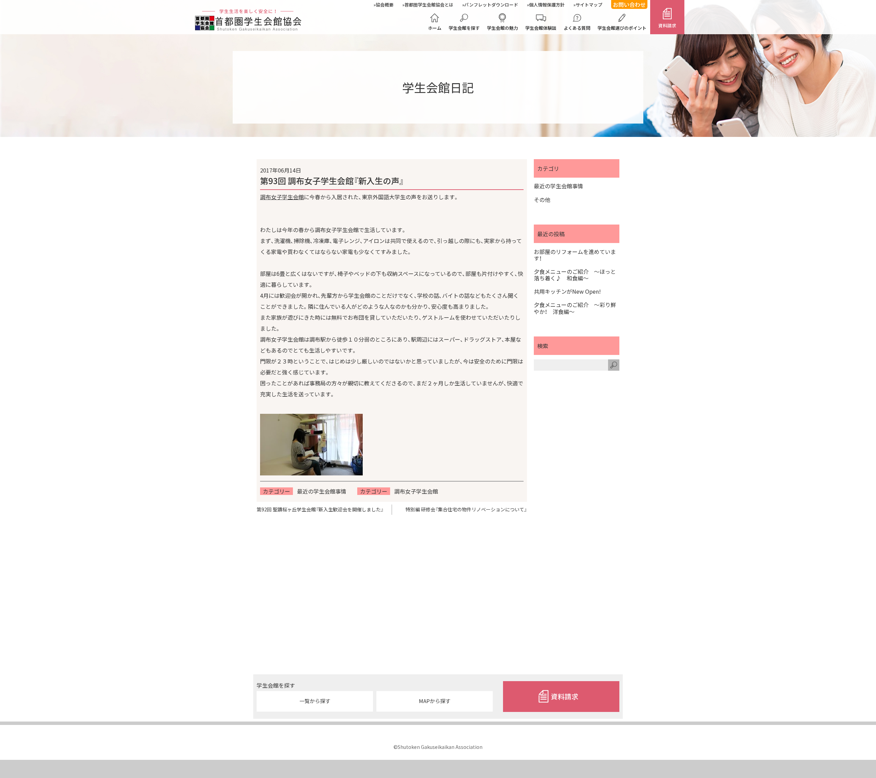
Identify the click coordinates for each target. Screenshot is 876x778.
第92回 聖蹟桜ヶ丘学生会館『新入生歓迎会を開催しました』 (320, 509)
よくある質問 (577, 28)
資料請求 (667, 25)
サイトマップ (589, 4)
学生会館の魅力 (502, 28)
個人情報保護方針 (547, 4)
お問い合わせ (629, 4)
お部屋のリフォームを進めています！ (575, 255)
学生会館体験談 (540, 28)
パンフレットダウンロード (491, 4)
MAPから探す (434, 701)
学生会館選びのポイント (621, 28)
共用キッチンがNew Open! (567, 291)
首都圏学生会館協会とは (428, 4)
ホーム (434, 28)
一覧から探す (314, 701)
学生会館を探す (464, 28)
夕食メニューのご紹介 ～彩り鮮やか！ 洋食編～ (575, 308)
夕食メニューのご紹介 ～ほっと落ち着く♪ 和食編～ (575, 274)
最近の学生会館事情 (321, 491)
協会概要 (385, 4)
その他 (542, 199)
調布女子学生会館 (282, 197)
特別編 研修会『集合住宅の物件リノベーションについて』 (466, 509)
